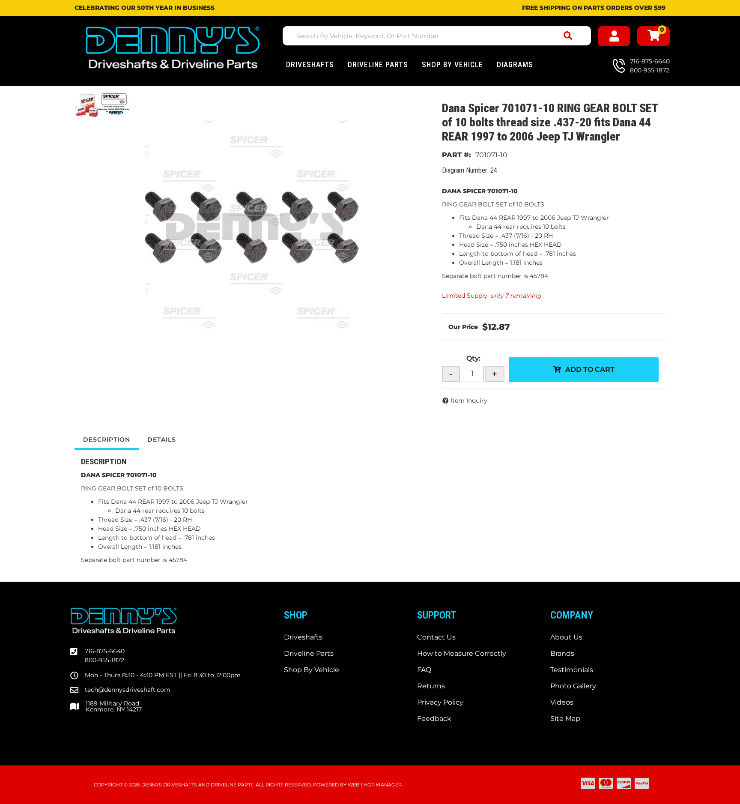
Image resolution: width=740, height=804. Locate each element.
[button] (437, 35)
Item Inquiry (469, 400)
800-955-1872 (104, 660)
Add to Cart (590, 369)
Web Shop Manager (375, 785)
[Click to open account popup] (614, 36)
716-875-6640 (105, 651)
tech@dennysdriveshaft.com (127, 690)
